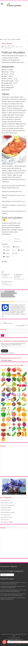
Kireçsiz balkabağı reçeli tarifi (8, 512)
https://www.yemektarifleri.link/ (12, 191)
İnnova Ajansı (10, 634)
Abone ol (4, 351)
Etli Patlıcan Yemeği (7, 281)
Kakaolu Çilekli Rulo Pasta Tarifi (7, 590)
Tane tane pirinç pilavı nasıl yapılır (8, 593)
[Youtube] (16, 637)
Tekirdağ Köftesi (20, 325)
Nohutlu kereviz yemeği (6, 517)
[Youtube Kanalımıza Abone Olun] (4, 642)
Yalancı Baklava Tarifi (6, 507)
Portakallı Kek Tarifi (4, 586)
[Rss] (8, 637)
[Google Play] (19, 637)
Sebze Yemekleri (11, 46)
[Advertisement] (14, 23)
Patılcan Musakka (9, 291)
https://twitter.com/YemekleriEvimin (13, 201)
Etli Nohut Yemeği (7, 322)
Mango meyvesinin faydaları (7, 505)
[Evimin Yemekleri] (14, 4)
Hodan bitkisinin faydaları (11, 493)
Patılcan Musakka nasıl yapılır (8, 293)
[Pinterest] (13, 637)
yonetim (5, 45)
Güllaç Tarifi (3, 597)
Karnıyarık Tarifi (6, 274)
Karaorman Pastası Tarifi (6, 582)
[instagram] (17, 637)
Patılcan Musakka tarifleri (8, 296)
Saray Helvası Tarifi (5, 514)
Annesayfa (4, 39)
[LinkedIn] (14, 637)
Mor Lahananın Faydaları (7, 522)
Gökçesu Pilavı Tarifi (5, 510)
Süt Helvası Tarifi (5, 519)
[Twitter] (11, 637)
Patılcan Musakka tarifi (7, 294)
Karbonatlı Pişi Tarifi (5, 500)
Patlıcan (9, 39)
